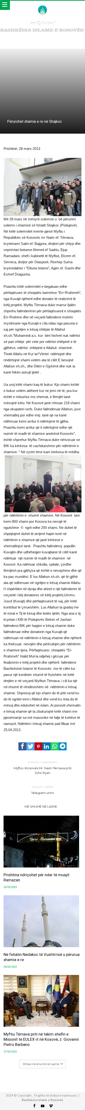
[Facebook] (34, 1106)
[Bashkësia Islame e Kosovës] (42, 5)
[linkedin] (46, 746)
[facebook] (22, 746)
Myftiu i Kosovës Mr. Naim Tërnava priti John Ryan (43, 767)
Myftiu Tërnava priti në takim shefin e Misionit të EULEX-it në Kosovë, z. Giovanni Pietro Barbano (41, 1039)
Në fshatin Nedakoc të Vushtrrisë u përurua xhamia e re (42, 957)
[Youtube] (42, 1106)
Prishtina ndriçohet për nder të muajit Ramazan (36, 877)
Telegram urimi (42, 790)
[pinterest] (38, 746)
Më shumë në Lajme (41, 806)
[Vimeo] (51, 1106)
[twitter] (30, 746)
